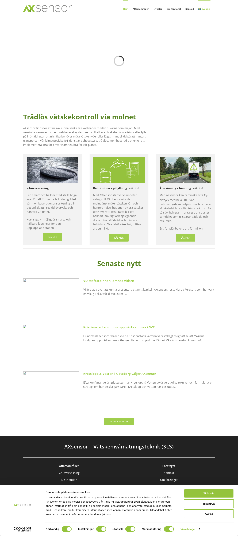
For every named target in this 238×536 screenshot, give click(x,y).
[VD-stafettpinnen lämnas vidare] (51, 296)
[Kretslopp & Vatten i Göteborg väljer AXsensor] (51, 389)
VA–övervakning (69, 473)
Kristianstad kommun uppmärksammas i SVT (119, 327)
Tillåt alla (209, 493)
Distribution (69, 480)
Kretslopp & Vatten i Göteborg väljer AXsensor (119, 374)
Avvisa (209, 513)
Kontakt (169, 473)
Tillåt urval (209, 503)
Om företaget (169, 480)
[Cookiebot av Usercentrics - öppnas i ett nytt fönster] (22, 529)
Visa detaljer (188, 529)
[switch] (101, 529)
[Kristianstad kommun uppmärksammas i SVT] (51, 342)
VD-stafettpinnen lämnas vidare (108, 281)
